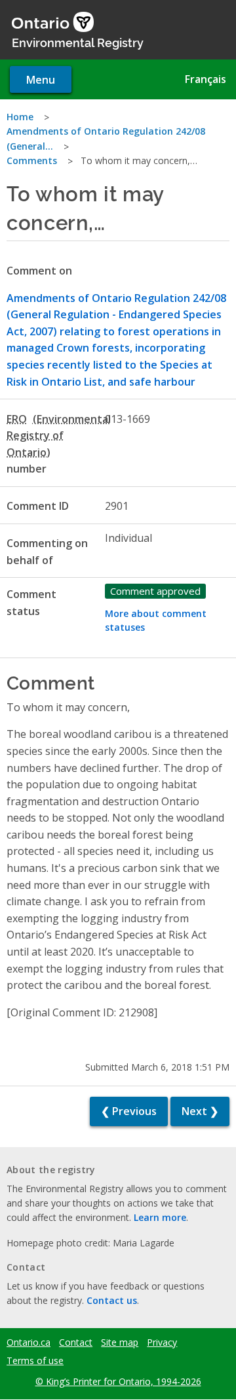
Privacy (162, 1342)
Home (20, 116)
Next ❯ (200, 1111)
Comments (32, 160)
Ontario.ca (28, 1342)
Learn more (160, 1217)
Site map (119, 1342)
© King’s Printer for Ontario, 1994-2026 (118, 1381)
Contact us (112, 1300)
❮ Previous (129, 1111)
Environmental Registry (78, 42)
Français (205, 79)
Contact (75, 1342)
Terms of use (35, 1360)
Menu (40, 80)
